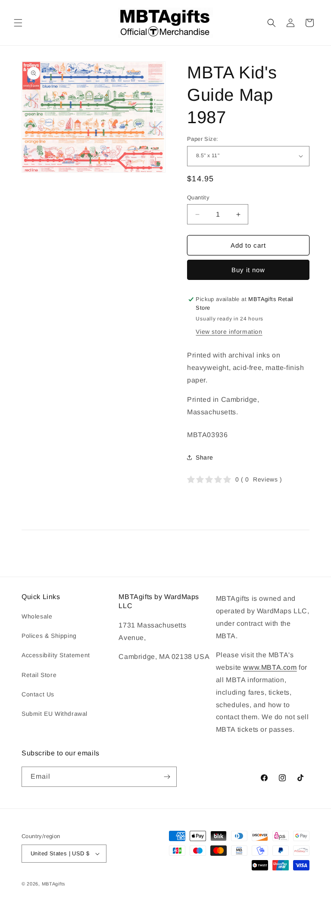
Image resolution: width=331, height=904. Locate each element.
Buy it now (248, 269)
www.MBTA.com (270, 667)
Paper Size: (202, 139)
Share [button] (204, 457)
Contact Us (38, 694)
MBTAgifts (54, 883)
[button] (18, 22)
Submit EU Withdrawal (54, 713)
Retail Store (39, 674)
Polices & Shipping (49, 635)
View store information (229, 331)
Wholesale (37, 616)
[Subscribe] (166, 777)
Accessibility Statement (56, 655)
